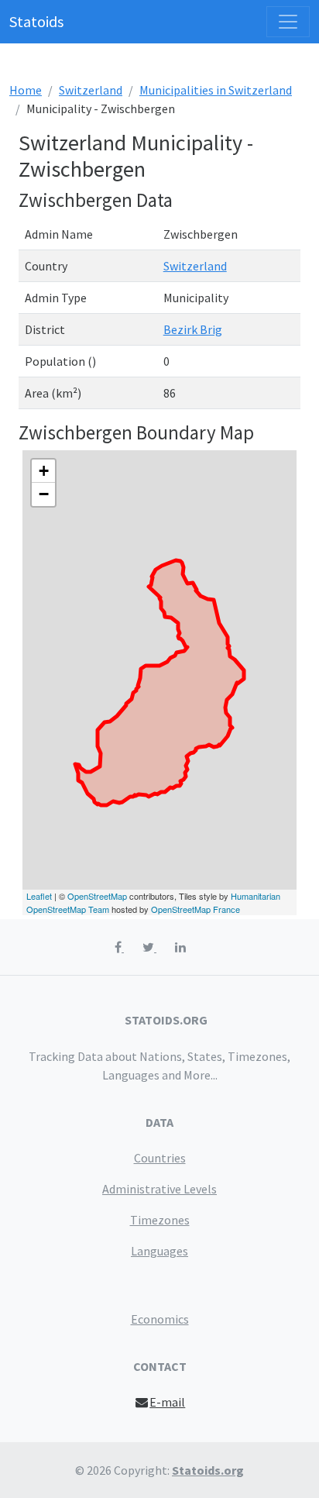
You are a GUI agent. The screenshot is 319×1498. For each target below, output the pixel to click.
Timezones (160, 1220)
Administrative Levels (159, 1189)
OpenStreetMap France (195, 909)
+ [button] (44, 470)
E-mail (167, 1402)
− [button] (44, 494)
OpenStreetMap (97, 896)
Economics (160, 1319)
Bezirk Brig (192, 329)
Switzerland (90, 90)
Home (25, 90)
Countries (160, 1158)
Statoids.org (208, 1470)
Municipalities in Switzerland (215, 90)
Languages (159, 1251)
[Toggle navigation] (288, 21)
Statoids (36, 21)
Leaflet (39, 896)
